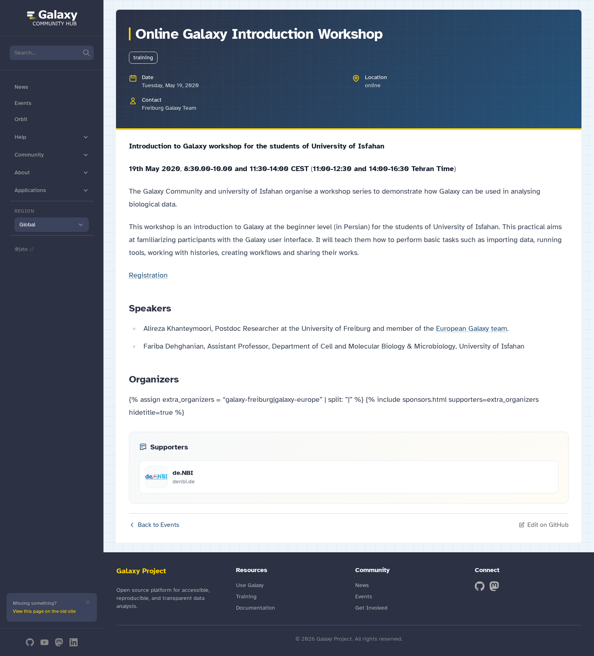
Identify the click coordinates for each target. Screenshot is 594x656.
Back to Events (158, 525)
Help (20, 137)
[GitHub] (30, 642)
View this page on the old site (44, 611)
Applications (30, 190)
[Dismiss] (88, 602)
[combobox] (52, 224)
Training (246, 596)
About (22, 172)
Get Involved (371, 607)
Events (23, 103)
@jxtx (21, 249)
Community (29, 154)
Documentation (255, 607)
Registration (148, 275)
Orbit (21, 119)
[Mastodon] (59, 642)
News (21, 87)
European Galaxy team (471, 328)
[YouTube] (44, 642)
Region (24, 211)
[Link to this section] (178, 308)
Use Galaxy (249, 585)
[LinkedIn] (74, 642)
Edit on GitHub (548, 525)
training (143, 57)
